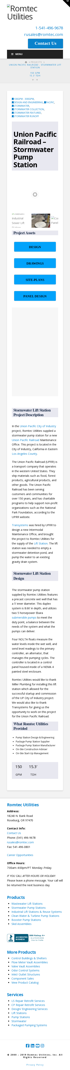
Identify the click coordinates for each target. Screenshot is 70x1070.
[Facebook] (27, 1046)
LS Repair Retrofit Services (28, 1001)
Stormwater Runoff (26, 116)
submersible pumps (24, 617)
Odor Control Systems (25, 970)
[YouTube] (37, 1046)
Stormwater (21, 105)
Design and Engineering (28, 102)
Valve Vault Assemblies (25, 966)
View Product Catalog (24, 982)
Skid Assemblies (21, 924)
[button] (66, 3)
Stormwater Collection (29, 109)
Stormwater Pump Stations (28, 907)
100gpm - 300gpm (24, 99)
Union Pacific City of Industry (38, 426)
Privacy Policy (35, 1064)
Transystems (20, 525)
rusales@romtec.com (43, 34)
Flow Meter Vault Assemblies (29, 962)
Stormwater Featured (27, 112)
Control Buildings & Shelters (29, 958)
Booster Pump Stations (26, 920)
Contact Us (14, 833)
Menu (19, 54)
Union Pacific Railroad (25, 440)
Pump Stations (20, 1017)
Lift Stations (19, 1013)
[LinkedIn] (32, 1046)
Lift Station (41, 543)
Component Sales (22, 978)
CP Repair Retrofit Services (28, 1005)
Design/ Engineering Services (29, 1009)
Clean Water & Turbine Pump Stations (35, 916)
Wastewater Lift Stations (27, 903)
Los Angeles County (24, 454)
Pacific (50, 102)
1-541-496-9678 (49, 27)
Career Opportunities (20, 855)
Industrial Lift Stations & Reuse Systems (36, 912)
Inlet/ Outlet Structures (25, 974)
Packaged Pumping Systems (29, 1025)
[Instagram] (42, 1046)
